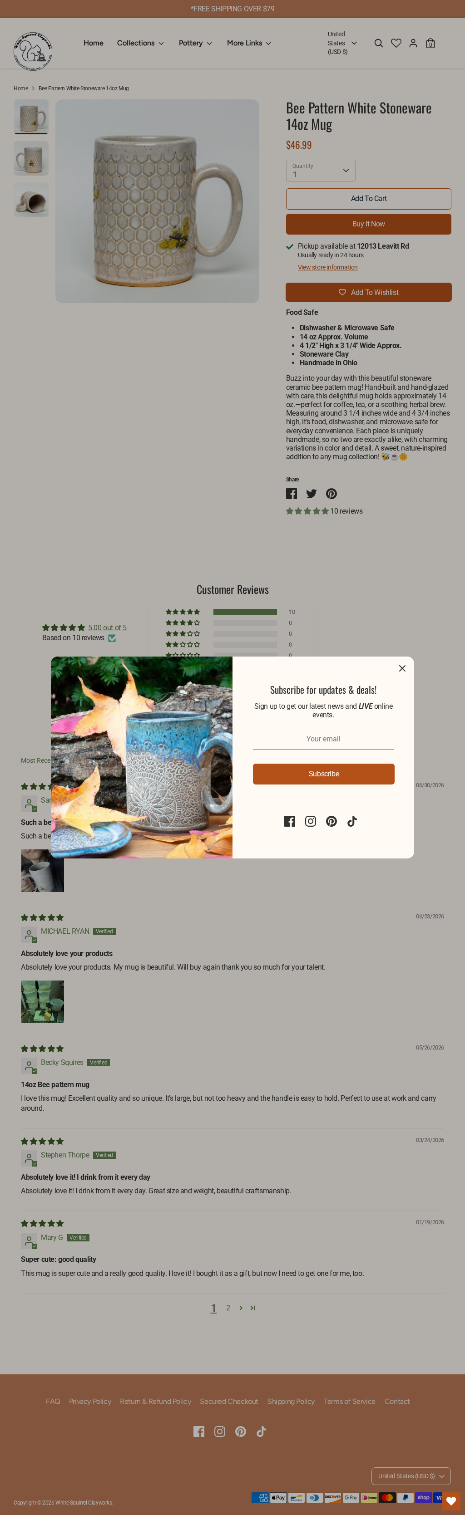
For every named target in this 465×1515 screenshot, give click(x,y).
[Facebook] (289, 821)
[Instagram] (310, 821)
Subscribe (324, 774)
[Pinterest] (331, 821)
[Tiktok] (352, 821)
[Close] (402, 668)
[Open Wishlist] (451, 1501)
